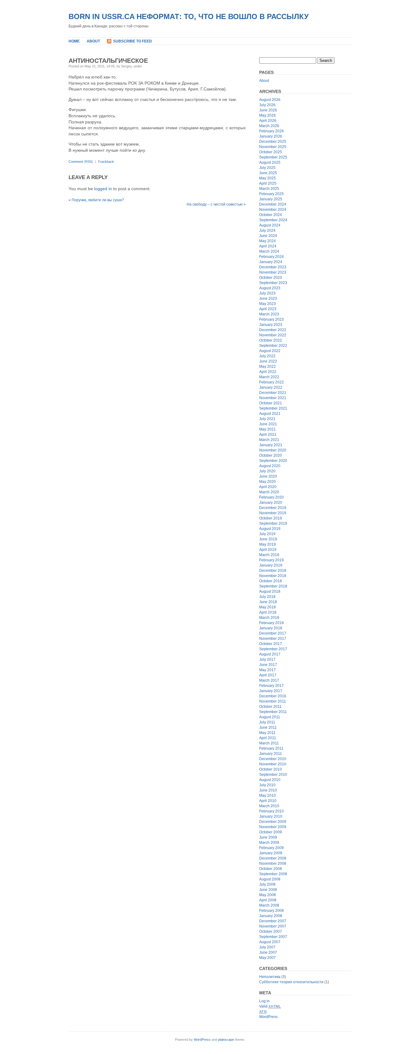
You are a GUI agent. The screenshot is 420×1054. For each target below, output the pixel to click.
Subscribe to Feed (132, 41)
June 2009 (268, 837)
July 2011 (267, 722)
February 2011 (271, 748)
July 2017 (267, 659)
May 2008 (267, 895)
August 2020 (269, 466)
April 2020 (267, 487)
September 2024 (273, 220)
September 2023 (273, 283)
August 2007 (269, 942)
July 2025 (267, 168)
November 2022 (272, 335)
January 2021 (270, 445)
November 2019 (272, 513)
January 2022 (270, 387)
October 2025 (270, 152)
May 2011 (267, 733)
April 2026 (267, 120)
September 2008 (273, 874)
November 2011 (272, 701)
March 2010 (269, 806)
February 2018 (271, 623)
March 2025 (269, 188)
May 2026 (267, 115)
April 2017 (267, 675)
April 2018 (267, 612)
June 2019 (268, 539)
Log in (264, 1001)
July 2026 (267, 105)
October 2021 (270, 403)
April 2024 (267, 246)
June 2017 (268, 665)
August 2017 (269, 654)
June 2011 (268, 727)
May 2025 (267, 178)
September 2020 (273, 461)
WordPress (268, 1017)
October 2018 (270, 581)
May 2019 (267, 544)
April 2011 (267, 738)
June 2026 (268, 110)
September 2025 (273, 157)
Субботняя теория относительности (291, 982)
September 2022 (273, 345)
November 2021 (272, 398)
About (93, 41)
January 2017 (270, 691)
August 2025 (269, 162)
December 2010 (272, 759)
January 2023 (270, 325)
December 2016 (272, 696)
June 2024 (268, 236)
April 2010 (267, 801)
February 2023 (271, 319)
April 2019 (267, 549)
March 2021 (269, 440)
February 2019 (271, 560)
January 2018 (270, 628)
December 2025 (272, 141)
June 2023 (268, 298)
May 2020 (267, 481)
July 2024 (267, 230)
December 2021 (272, 393)
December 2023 (272, 267)
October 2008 (270, 869)
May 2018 (267, 607)
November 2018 (272, 576)
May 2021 (267, 429)
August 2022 (269, 351)
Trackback (106, 161)
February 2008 (271, 910)
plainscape (226, 1039)
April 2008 (267, 900)
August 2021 (269, 413)
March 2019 (269, 555)
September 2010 (273, 774)
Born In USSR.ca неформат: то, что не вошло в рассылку (189, 16)
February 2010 (271, 811)
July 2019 (267, 534)
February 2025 (271, 194)
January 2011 (270, 753)
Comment (76, 161)
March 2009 (269, 842)
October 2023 (270, 277)
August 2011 (269, 717)
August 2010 (269, 780)
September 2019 (273, 523)
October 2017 (270, 644)
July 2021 (267, 419)
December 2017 (272, 633)
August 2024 (269, 225)
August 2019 (269, 529)
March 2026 (269, 126)
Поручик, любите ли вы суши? (98, 200)
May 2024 (267, 241)
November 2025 (272, 147)
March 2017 (269, 680)
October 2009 (270, 832)
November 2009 (272, 827)
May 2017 (267, 670)
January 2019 (270, 565)
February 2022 (271, 382)
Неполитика (269, 977)
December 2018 (272, 570)
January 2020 (270, 502)
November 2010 (272, 764)
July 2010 (267, 785)
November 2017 (272, 638)
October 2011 (270, 706)
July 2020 (267, 471)
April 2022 (267, 372)
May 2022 (267, 366)
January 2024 (270, 262)
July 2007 (267, 947)
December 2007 (272, 921)
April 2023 (267, 309)
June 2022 (268, 361)
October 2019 (270, 518)
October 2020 (270, 455)
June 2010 (268, 790)
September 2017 (273, 649)
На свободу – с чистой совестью (215, 204)
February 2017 (271, 685)
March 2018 (269, 617)
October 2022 (270, 340)
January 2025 (270, 199)
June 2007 (268, 952)
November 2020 (272, 450)
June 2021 (268, 424)
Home (74, 41)
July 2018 (267, 597)
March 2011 (269, 743)
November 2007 (272, 926)
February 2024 (271, 256)
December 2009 (272, 822)
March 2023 (269, 314)
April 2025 (267, 183)
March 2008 (269, 905)
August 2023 (269, 288)
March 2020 (269, 492)
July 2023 (267, 293)
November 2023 (272, 272)
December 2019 (272, 508)
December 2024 (272, 204)
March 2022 (269, 377)
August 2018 (269, 591)
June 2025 (268, 173)
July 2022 (267, 356)
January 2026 (270, 136)
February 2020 (271, 497)
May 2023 (267, 304)
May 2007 (267, 958)
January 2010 (270, 816)
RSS (88, 161)
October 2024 (270, 215)
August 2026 (269, 100)
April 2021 (267, 434)
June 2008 (268, 890)
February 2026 (271, 131)
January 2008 (270, 916)
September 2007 (273, 937)
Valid (270, 1006)
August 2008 (269, 879)
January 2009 (270, 853)
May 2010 (267, 795)
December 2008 (272, 858)
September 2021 (273, 408)
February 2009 (271, 848)
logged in (103, 188)
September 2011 (273, 712)
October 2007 (270, 931)
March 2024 (269, 251)
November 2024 (272, 209)
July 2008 (267, 884)
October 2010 (270, 769)
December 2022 (272, 330)
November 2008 (272, 863)
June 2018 (268, 602)
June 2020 (268, 476)
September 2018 (273, 586)
